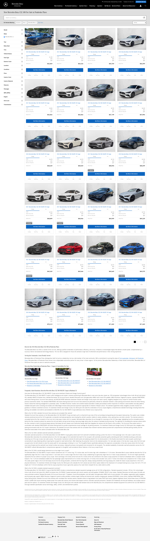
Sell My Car (108, 6)
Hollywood (132, 358)
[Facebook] (53, 536)
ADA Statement (97, 524)
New (24, 22)
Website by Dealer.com (41, 537)
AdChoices (50, 537)
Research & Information (33, 385)
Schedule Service (141, 1)
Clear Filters (40, 22)
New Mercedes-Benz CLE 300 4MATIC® (69, 380)
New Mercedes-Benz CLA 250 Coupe (37, 381)
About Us (96, 520)
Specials (99, 6)
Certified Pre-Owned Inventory (45, 524)
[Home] (6, 4)
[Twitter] (58, 536)
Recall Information (62, 526)
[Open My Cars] (140, 6)
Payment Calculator (62, 522)
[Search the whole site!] (145, 5)
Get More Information (39, 70)
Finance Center (79, 522)
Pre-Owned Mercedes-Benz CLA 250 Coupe (39, 383)
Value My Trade (61, 524)
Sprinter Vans (83, 6)
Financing (92, 6)
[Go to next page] (145, 342)
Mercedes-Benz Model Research (65, 520)
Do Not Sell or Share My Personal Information (102, 529)
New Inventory (58, 6)
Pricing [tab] (32, 54)
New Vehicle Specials (81, 520)
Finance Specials (80, 524)
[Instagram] (55, 536)
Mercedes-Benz (31, 22)
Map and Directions (99, 522)
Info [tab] (46, 54)
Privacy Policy (97, 526)
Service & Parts (116, 6)
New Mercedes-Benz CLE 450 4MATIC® (69, 383)
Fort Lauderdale (124, 358)
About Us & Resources (129, 6)
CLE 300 (18, 22)
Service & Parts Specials (82, 526)
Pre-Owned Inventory (71, 6)
